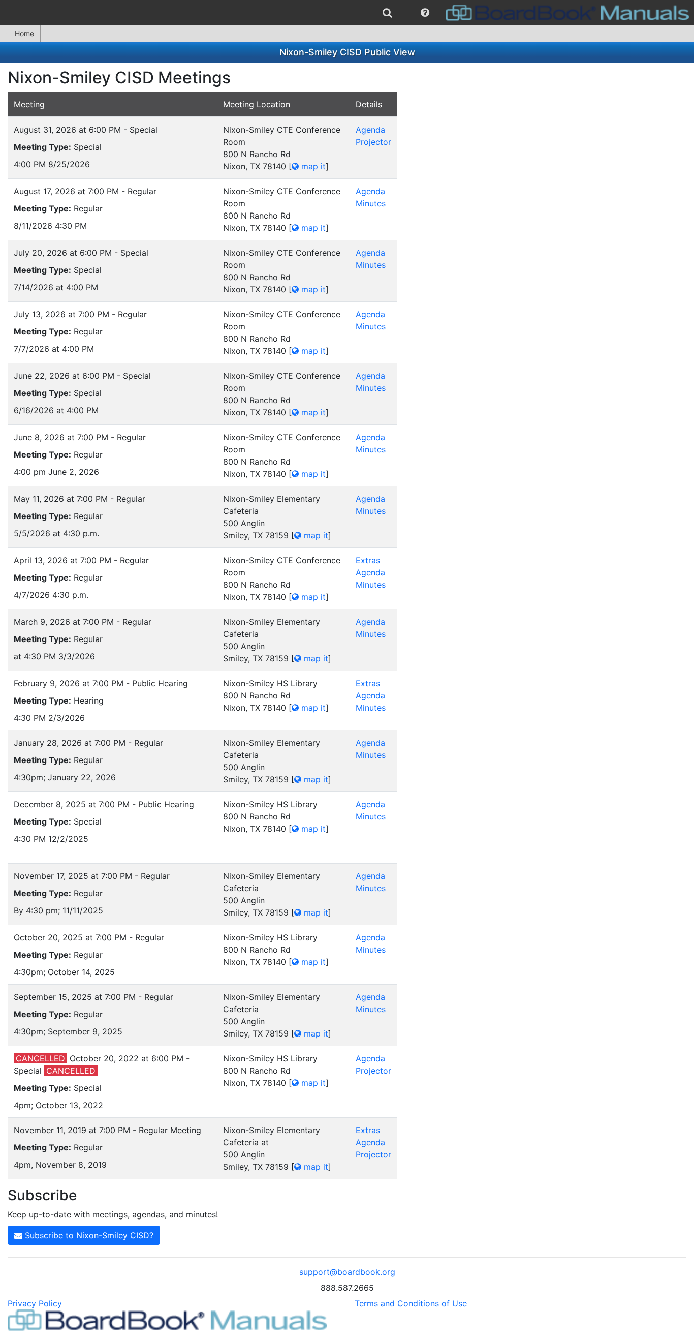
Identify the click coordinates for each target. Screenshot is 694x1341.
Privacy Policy (35, 1303)
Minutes (371, 203)
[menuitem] (387, 12)
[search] (387, 12)
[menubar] (347, 12)
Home (24, 33)
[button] (425, 13)
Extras (368, 560)
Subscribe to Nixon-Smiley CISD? (87, 1235)
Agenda (370, 130)
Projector (373, 142)
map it (312, 166)
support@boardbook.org (347, 1272)
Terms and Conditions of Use (411, 1303)
